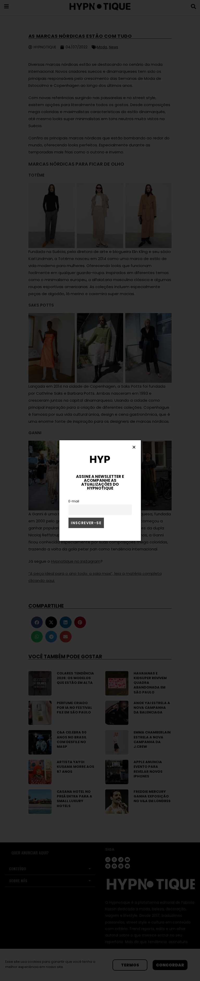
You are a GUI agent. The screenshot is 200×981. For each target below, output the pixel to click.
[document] (100, 490)
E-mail (73, 501)
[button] (134, 447)
